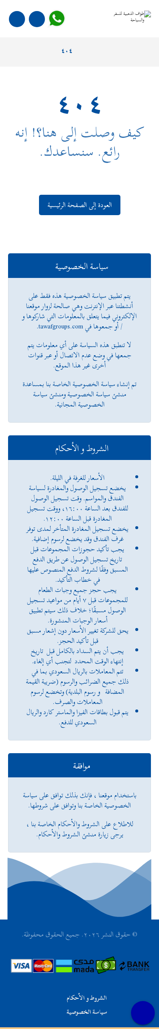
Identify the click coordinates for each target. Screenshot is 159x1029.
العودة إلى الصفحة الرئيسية (79, 205)
